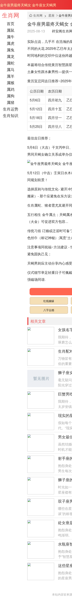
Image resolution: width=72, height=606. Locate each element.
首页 (10, 23)
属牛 (10, 36)
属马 (10, 69)
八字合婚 (48, 310)
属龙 (10, 56)
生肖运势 (10, 109)
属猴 (10, 82)
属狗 (10, 95)
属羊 (10, 76)
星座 (51, 15)
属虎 (10, 43)
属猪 (10, 102)
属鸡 (10, 89)
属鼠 (10, 30)
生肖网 (10, 15)
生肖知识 (10, 115)
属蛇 (10, 63)
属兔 (10, 50)
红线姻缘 (48, 301)
